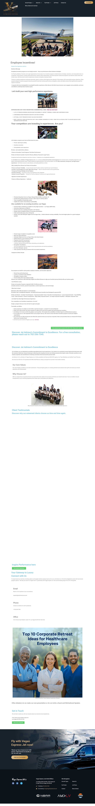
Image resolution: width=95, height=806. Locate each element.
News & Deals (75, 788)
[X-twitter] (21, 783)
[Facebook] (13, 783)
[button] (47, 555)
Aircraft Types (28, 2)
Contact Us (63, 2)
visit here (37, 319)
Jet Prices (56, 2)
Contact (63, 788)
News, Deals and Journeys (31, 5)
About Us (38, 2)
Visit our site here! (52, 110)
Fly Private (47, 2)
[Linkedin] (17, 783)
